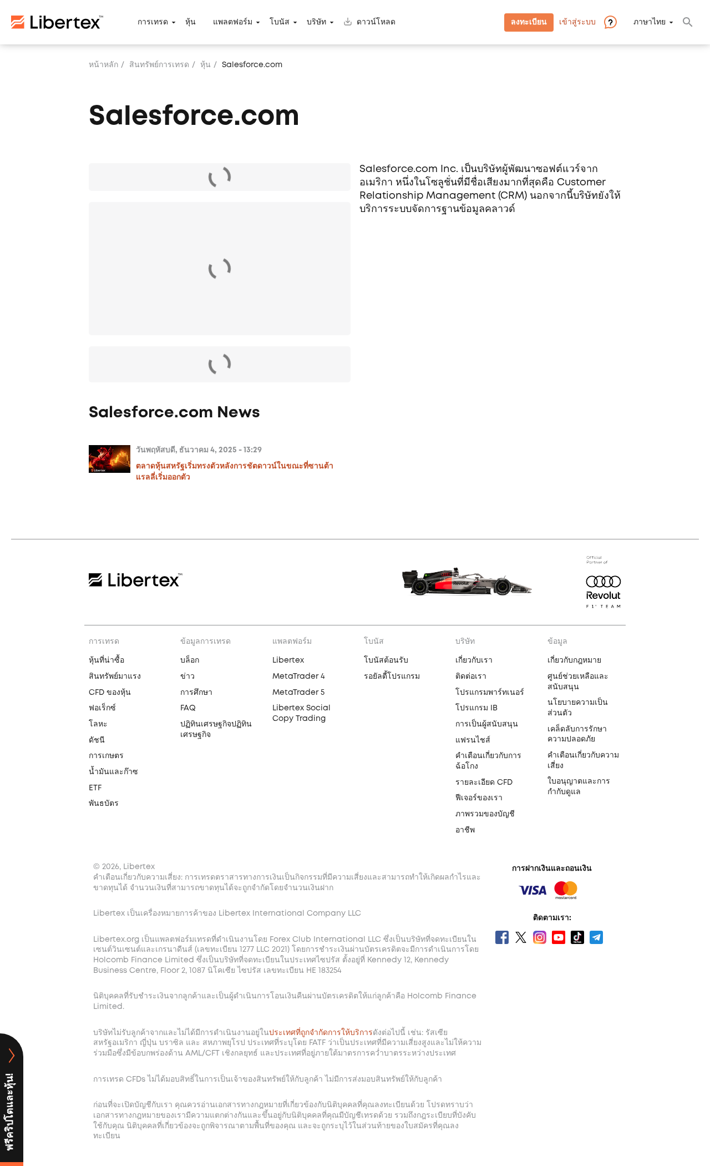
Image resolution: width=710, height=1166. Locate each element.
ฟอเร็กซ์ (102, 708)
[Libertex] (57, 22)
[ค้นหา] (687, 22)
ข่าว (187, 676)
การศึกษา (196, 692)
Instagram (539, 937)
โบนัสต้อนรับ (386, 660)
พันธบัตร (104, 803)
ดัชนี (97, 740)
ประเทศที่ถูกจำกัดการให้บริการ (321, 1032)
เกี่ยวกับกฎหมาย (574, 660)
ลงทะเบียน (529, 22)
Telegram (596, 937)
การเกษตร (106, 756)
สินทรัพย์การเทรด (159, 65)
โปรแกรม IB (476, 708)
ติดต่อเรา (470, 676)
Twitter (521, 937)
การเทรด (153, 22)
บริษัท (316, 22)
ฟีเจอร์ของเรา (479, 798)
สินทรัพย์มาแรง (115, 676)
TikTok (577, 937)
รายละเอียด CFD (484, 782)
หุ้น (190, 22)
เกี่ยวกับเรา (474, 660)
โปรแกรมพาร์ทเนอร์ (489, 692)
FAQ (188, 708)
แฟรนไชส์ (472, 740)
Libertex (288, 660)
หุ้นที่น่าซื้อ (106, 660)
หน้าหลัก (103, 65)
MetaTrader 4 (298, 676)
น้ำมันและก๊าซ (113, 772)
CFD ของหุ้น (110, 692)
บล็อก (189, 660)
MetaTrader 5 (298, 692)
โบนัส (280, 22)
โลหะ (98, 724)
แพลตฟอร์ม (232, 22)
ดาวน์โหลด (376, 22)
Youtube (558, 937)
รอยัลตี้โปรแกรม (392, 676)
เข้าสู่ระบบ (577, 22)
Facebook (502, 937)
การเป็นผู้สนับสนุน (486, 724)
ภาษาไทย (649, 22)
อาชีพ (465, 830)
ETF (95, 788)
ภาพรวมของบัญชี (485, 814)
